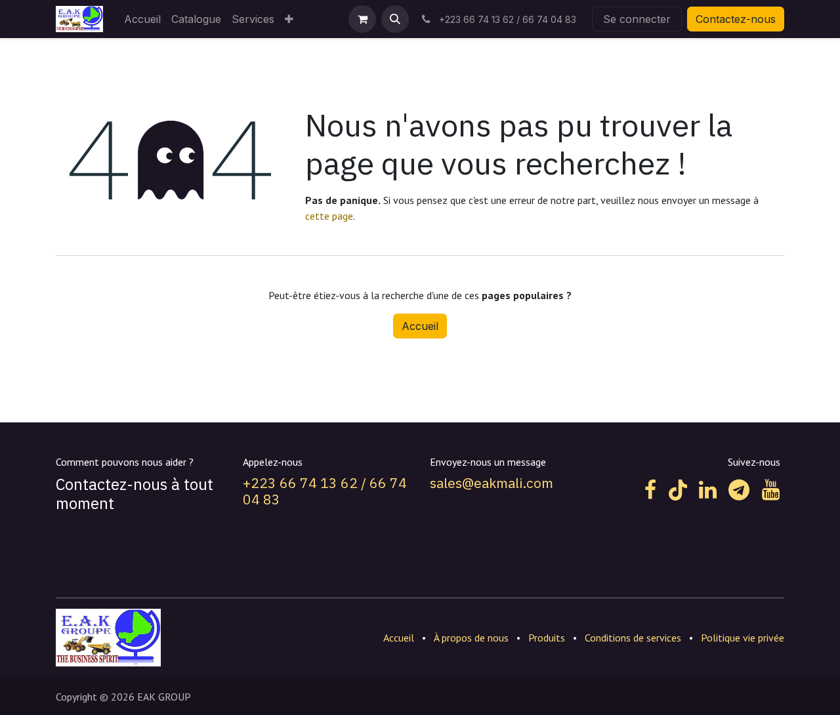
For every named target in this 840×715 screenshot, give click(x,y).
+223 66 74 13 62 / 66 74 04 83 (325, 491)
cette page (329, 215)
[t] (739, 490)
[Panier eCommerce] (362, 19)
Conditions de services (633, 637)
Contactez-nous (736, 19)
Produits (546, 637)
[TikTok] (678, 490)
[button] (395, 19)
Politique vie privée (742, 637)
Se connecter (637, 19)
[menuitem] (142, 19)
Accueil (420, 326)
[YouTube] (770, 490)
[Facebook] (650, 490)
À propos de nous (471, 637)
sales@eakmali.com (491, 483)
